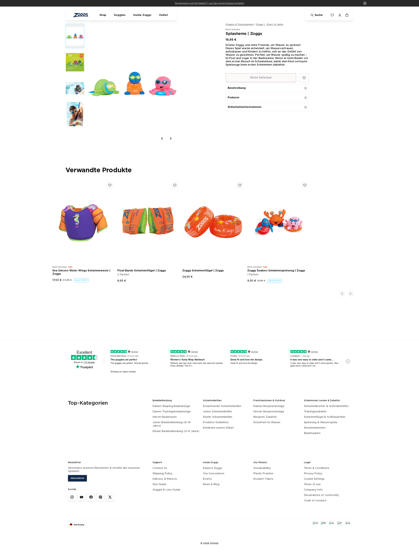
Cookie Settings (314, 479)
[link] (72, 497)
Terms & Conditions (316, 468)
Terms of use (312, 484)
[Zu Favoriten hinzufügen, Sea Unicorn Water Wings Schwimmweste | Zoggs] (110, 185)
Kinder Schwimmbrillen (217, 417)
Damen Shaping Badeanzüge (171, 406)
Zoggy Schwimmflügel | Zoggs (203, 270)
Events (207, 479)
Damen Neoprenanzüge (268, 406)
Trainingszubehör (315, 411)
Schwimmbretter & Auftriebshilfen (326, 406)
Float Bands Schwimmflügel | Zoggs (141, 270)
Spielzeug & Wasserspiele (320, 422)
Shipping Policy (163, 473)
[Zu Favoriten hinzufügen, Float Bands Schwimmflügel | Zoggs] (175, 185)
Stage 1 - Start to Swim (269, 25)
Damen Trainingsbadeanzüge (172, 411)
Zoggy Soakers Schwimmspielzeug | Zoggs (276, 270)
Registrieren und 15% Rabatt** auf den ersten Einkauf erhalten (209, 3)
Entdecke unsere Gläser (218, 428)
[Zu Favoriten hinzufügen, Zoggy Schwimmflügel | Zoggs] (240, 185)
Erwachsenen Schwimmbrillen (222, 406)
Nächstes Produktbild (170, 138)
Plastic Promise (263, 473)
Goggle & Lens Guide (166, 490)
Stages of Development (240, 25)
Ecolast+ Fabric (263, 479)
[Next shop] (351, 294)
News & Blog (211, 484)
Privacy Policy (313, 473)
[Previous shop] (342, 294)
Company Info (313, 490)
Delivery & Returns (165, 479)
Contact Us (160, 468)
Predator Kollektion (216, 422)
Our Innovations (213, 473)
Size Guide (159, 484)
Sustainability (262, 468)
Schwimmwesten (315, 428)
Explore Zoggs (212, 468)
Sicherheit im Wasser (266, 422)
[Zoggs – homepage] (80, 15)
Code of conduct (315, 500)
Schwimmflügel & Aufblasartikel (324, 417)
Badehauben (312, 433)
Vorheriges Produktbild (162, 138)
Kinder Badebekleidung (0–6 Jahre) (176, 431)
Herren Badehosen (165, 417)
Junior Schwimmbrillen (217, 411)
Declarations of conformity (321, 495)
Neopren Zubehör (265, 417)
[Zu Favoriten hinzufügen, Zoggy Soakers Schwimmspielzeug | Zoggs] (305, 185)
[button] (365, 3)
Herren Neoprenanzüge (268, 411)
